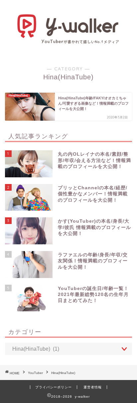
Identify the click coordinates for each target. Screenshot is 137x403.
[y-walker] (68, 42)
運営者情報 (92, 387)
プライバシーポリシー (53, 387)
